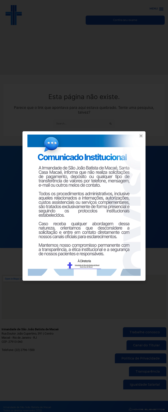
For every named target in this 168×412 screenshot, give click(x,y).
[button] (141, 136)
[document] (84, 206)
